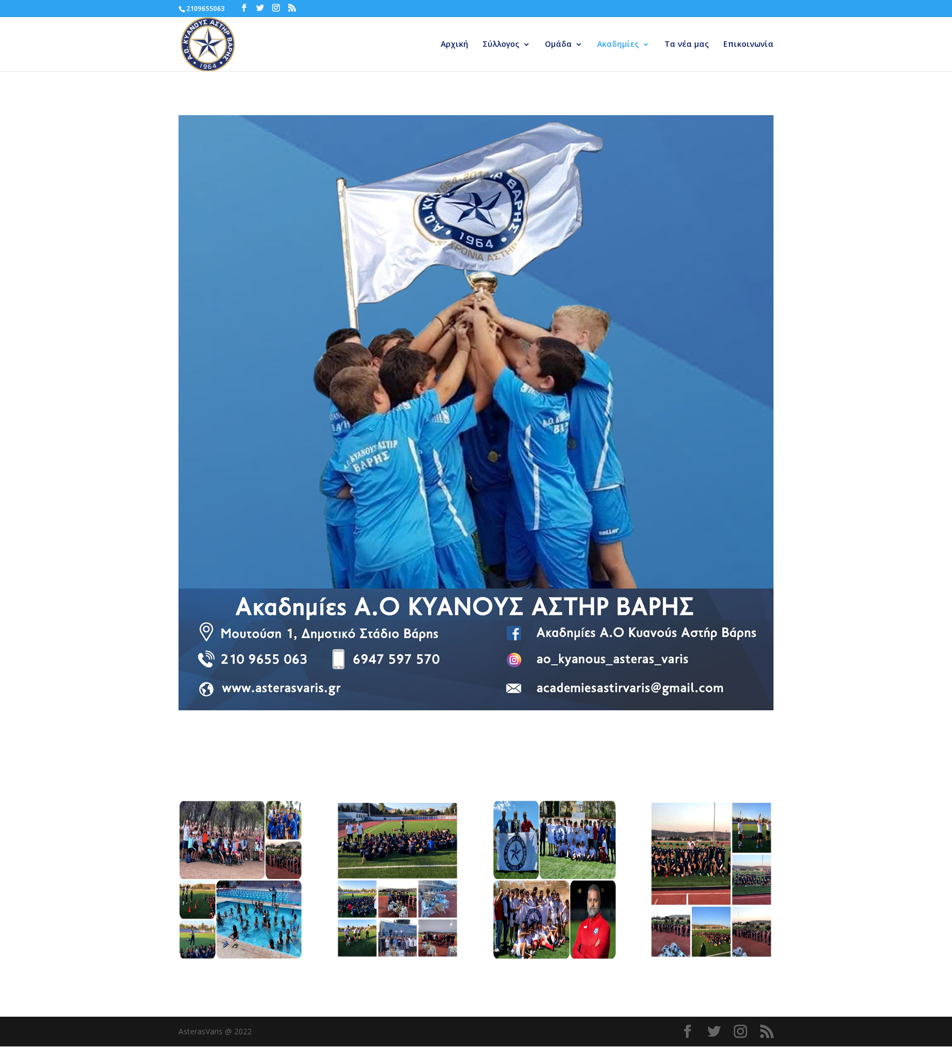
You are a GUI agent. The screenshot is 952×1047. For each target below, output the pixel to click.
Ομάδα (558, 44)
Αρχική (454, 44)
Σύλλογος (501, 44)
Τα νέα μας (686, 44)
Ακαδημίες (618, 44)
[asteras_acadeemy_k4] (397, 957)
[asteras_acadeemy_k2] (711, 957)
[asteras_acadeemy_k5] (240, 957)
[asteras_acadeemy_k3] (554, 957)
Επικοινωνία (748, 44)
